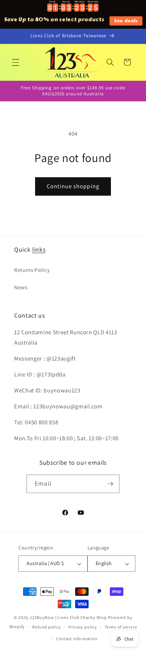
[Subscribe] (110, 484)
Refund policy (46, 627)
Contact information (77, 638)
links (38, 249)
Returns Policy (32, 269)
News (21, 287)
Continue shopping (73, 186)
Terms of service (121, 627)
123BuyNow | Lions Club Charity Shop (68, 617)
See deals (126, 20)
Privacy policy (82, 627)
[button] (15, 62)
